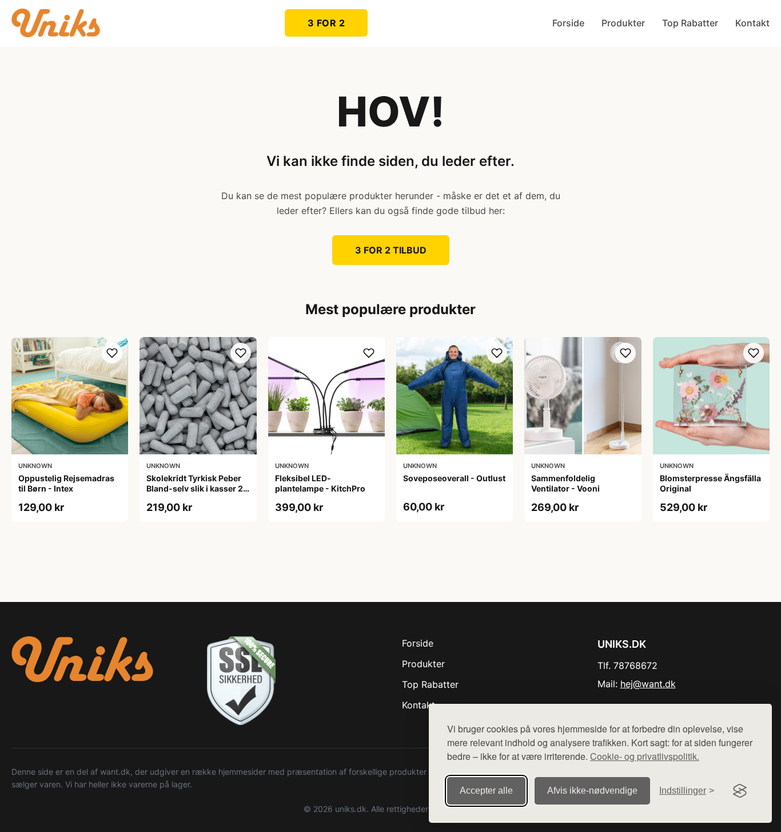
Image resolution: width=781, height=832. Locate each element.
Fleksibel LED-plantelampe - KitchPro (320, 483)
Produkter (623, 23)
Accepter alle (486, 790)
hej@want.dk (648, 684)
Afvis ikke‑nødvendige (592, 790)
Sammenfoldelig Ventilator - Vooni (565, 483)
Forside (568, 23)
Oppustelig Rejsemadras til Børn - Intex (66, 483)
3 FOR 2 (326, 23)
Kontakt (752, 23)
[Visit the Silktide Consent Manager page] (740, 791)
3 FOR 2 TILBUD (391, 250)
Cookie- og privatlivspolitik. (644, 756)
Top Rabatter (690, 23)
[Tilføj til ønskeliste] (112, 353)
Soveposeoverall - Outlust (454, 478)
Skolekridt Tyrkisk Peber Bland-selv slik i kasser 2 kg (194, 488)
